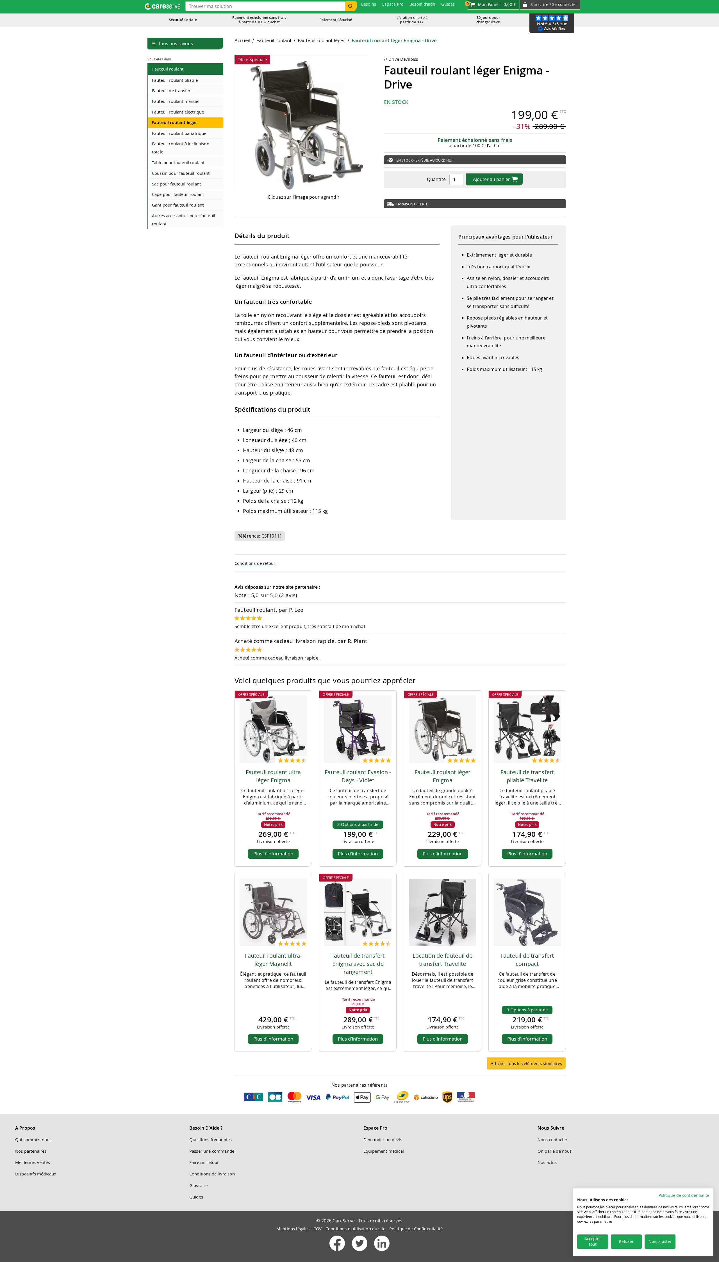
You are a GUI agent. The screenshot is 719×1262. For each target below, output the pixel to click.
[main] (400, 555)
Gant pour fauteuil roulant (178, 205)
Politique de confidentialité (684, 1195)
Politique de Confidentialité (416, 1228)
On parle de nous (555, 1151)
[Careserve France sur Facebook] (338, 1252)
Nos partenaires (30, 1151)
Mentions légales (293, 1228)
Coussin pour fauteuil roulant (181, 173)
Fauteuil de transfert (172, 90)
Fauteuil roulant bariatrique (179, 133)
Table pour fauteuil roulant (178, 162)
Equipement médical (383, 1151)
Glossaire (198, 1185)
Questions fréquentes (210, 1139)
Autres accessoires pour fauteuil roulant (183, 219)
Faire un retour (204, 1162)
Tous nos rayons (172, 43)
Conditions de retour (255, 563)
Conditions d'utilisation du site (355, 1228)
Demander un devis (382, 1139)
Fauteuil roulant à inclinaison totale (180, 148)
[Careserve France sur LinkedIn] (381, 1252)
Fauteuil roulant (168, 69)
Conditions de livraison (212, 1174)
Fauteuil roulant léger (174, 122)
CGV (317, 1228)
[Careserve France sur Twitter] (360, 1252)
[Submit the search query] (350, 6)
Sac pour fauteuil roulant (176, 184)
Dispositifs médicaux (35, 1174)
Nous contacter (552, 1139)
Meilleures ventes (32, 1162)
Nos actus (547, 1162)
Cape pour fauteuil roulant (178, 194)
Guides (196, 1197)
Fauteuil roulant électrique (178, 112)
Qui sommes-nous (33, 1139)
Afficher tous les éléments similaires (526, 1063)
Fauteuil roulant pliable (175, 80)
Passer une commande (211, 1151)
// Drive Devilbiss (401, 59)
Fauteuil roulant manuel (175, 101)
